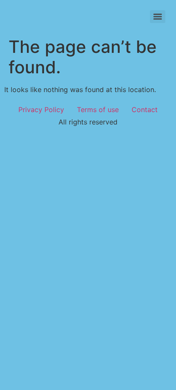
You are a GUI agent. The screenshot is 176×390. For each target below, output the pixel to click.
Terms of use (98, 109)
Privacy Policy (41, 109)
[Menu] (157, 16)
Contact (145, 109)
